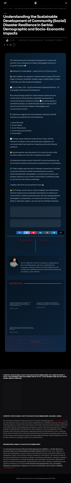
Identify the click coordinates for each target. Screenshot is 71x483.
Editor (13, 40)
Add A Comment (35, 342)
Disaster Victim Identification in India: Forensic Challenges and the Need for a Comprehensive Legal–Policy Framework (48, 303)
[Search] (66, 3)
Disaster (19, 63)
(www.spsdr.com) (59, 421)
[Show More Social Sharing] (14, 44)
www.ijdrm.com (9, 468)
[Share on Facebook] (4, 44)
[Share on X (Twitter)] (7, 44)
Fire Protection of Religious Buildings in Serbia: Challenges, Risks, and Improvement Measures (22, 328)
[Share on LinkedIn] (10, 44)
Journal (15, 87)
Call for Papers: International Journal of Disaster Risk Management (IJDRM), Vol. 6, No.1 (50, 245)
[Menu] (5, 3)
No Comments (50, 40)
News (5, 13)
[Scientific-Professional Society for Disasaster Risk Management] (35, 3)
